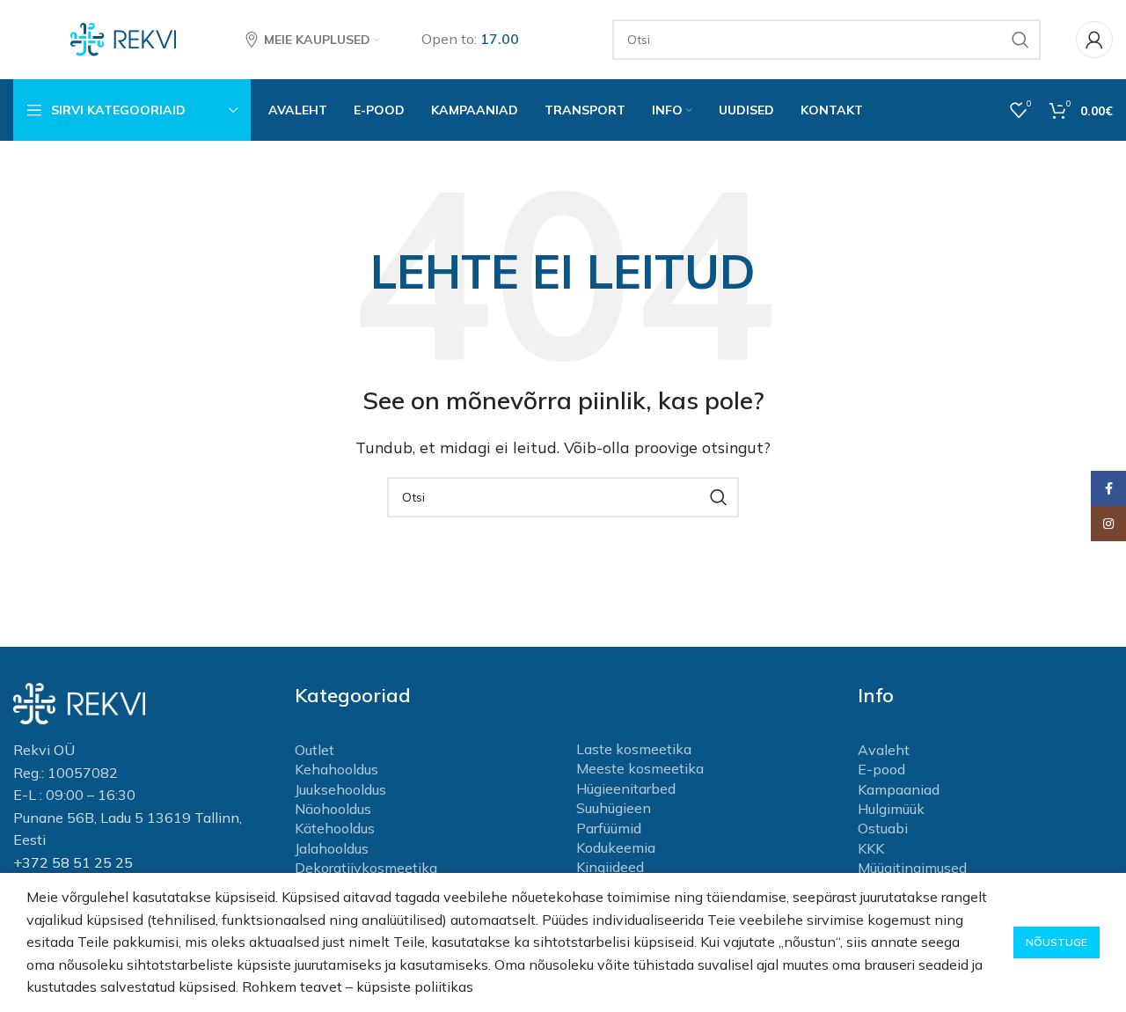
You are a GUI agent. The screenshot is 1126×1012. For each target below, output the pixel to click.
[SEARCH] (1020, 39)
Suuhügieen (613, 808)
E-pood (881, 769)
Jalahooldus (332, 848)
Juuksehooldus (340, 789)
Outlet (314, 750)
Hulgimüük (891, 809)
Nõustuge (1056, 942)
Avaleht (884, 750)
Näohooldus (333, 809)
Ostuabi (883, 828)
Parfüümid (608, 828)
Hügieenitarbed (626, 788)
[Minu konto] (1094, 39)
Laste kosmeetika (633, 749)
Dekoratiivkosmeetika (366, 867)
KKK (871, 848)
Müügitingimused (912, 867)
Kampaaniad (899, 789)
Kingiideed (610, 867)
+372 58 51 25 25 (73, 862)
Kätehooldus (335, 828)
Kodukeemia (615, 847)
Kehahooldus (336, 769)
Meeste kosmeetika (640, 768)
